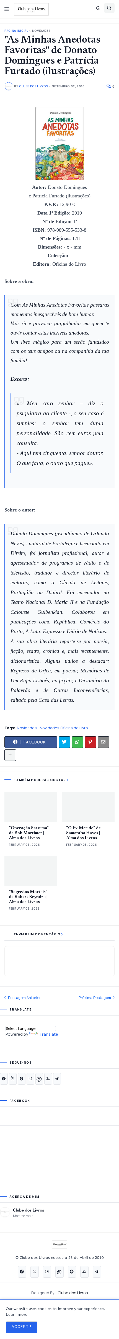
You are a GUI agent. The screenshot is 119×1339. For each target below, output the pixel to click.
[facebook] (4, 1079)
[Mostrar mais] (10, 755)
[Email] (103, 742)
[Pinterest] (90, 742)
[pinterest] (21, 1079)
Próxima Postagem (95, 997)
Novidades (41, 30)
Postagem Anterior (24, 997)
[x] (13, 1079)
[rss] (48, 1079)
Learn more (16, 1314)
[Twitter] (64, 742)
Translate (48, 1034)
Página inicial (16, 30)
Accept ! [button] (22, 1326)
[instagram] (30, 1079)
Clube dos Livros (28, 1210)
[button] (6, 9)
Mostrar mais (23, 1215)
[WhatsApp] (77, 742)
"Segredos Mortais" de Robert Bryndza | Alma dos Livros (28, 897)
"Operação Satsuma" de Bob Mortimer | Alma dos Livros (29, 833)
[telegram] (57, 1079)
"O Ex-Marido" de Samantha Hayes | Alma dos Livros (83, 833)
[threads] (39, 1079)
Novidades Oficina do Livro (64, 727)
